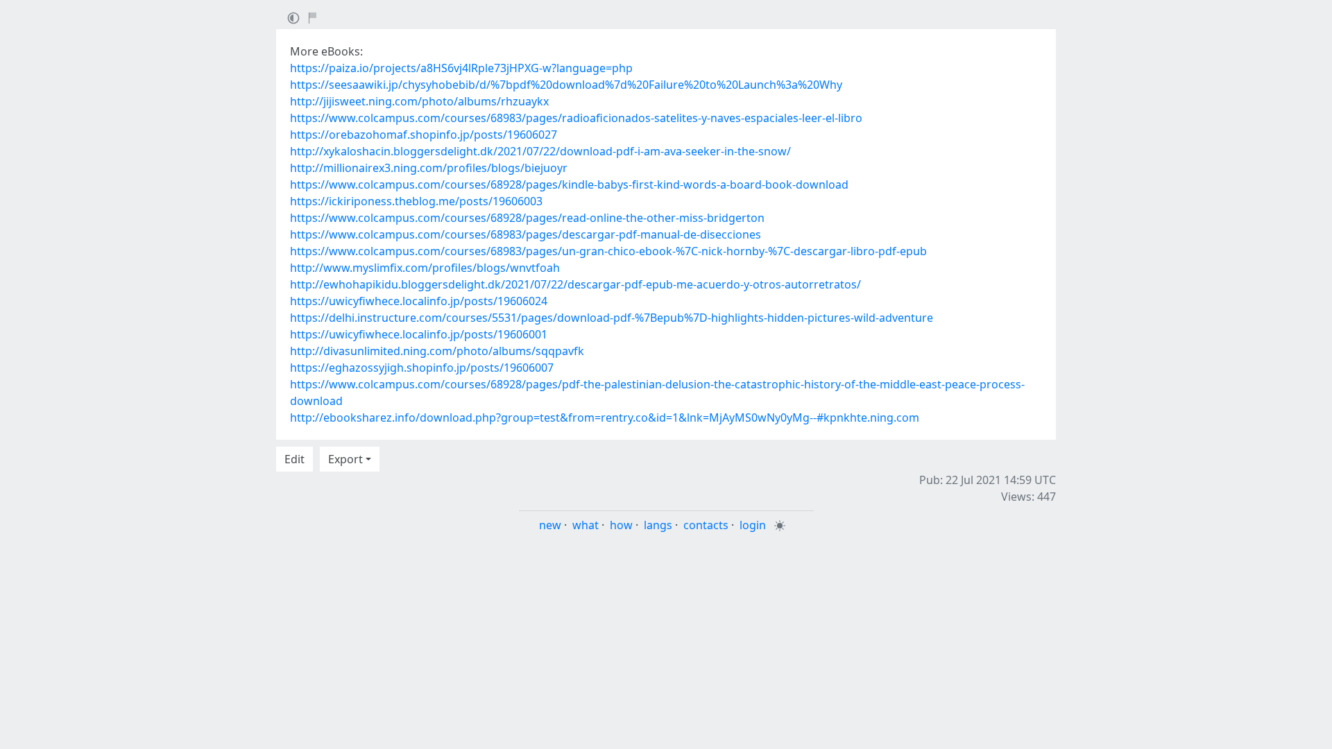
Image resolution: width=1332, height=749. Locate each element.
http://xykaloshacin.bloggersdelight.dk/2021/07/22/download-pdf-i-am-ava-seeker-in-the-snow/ (540, 151)
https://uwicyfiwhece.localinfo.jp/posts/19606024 (418, 301)
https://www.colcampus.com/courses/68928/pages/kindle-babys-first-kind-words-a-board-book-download (569, 184)
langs (658, 525)
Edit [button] (294, 459)
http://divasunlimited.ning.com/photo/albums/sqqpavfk (437, 351)
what (585, 525)
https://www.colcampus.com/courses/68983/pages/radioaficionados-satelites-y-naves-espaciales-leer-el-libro (576, 118)
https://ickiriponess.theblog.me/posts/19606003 (416, 201)
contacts (705, 525)
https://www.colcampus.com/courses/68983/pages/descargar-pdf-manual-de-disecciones (525, 234)
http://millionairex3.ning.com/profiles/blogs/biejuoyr (428, 167)
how (621, 525)
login (753, 525)
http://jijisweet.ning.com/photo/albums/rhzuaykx (419, 101)
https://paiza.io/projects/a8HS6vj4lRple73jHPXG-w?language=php (461, 68)
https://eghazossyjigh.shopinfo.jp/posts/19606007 (422, 367)
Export (345, 459)
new (550, 525)
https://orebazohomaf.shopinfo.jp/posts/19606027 (423, 134)
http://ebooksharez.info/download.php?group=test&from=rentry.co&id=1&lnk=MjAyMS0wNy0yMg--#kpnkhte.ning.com (604, 417)
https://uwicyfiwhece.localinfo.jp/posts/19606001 (418, 334)
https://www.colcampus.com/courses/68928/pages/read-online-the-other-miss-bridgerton (527, 217)
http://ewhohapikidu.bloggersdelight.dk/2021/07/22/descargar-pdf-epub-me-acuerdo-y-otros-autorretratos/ (575, 284)
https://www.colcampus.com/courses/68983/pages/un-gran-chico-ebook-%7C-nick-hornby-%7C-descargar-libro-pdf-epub (608, 251)
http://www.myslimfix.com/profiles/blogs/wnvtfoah (425, 267)
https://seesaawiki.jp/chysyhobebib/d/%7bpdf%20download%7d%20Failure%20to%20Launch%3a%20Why (566, 84)
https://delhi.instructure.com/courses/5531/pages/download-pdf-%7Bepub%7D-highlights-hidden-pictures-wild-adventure (611, 317)
